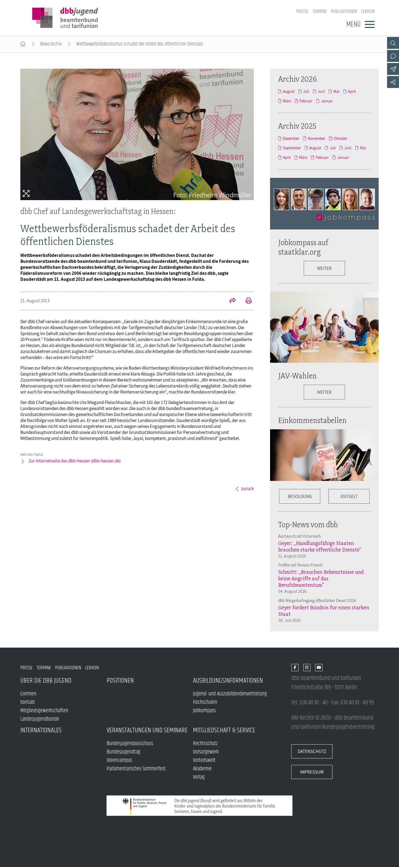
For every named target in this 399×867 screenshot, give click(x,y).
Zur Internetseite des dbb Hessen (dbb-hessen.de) (74, 461)
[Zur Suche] (393, 43)
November (316, 138)
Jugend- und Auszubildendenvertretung (230, 694)
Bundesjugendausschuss (130, 743)
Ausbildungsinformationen (228, 680)
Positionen (120, 680)
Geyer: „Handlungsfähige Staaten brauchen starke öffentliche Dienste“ (319, 546)
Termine (319, 11)
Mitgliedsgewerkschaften (44, 711)
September (292, 147)
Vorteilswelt (204, 760)
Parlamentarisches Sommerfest (136, 769)
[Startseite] (23, 44)
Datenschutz (312, 751)
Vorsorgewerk (206, 752)
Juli (306, 91)
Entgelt (349, 496)
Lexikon (368, 11)
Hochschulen (205, 702)
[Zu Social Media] (393, 82)
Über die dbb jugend (45, 680)
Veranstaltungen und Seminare (147, 730)
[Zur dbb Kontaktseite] (393, 56)
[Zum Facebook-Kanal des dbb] (295, 668)
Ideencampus (119, 760)
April (352, 91)
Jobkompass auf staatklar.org (303, 247)
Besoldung (300, 496)
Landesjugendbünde (39, 719)
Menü (353, 24)
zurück (247, 488)
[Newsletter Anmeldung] (393, 69)
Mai (336, 91)
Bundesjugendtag (123, 752)
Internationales (41, 730)
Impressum (312, 772)
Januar (327, 100)
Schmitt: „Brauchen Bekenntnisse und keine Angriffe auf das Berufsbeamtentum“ (321, 578)
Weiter (324, 268)
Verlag (199, 777)
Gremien (28, 694)
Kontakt (27, 702)
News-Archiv (51, 44)
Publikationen (344, 11)
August (288, 91)
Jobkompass (204, 711)
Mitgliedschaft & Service (224, 730)
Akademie (202, 769)
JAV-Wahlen (297, 375)
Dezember (291, 138)
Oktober (340, 138)
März (287, 100)
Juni (321, 91)
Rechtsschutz (205, 743)
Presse (302, 11)
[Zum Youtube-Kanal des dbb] (318, 668)
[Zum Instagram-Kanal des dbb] (307, 668)
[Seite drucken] (245, 301)
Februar (305, 100)
